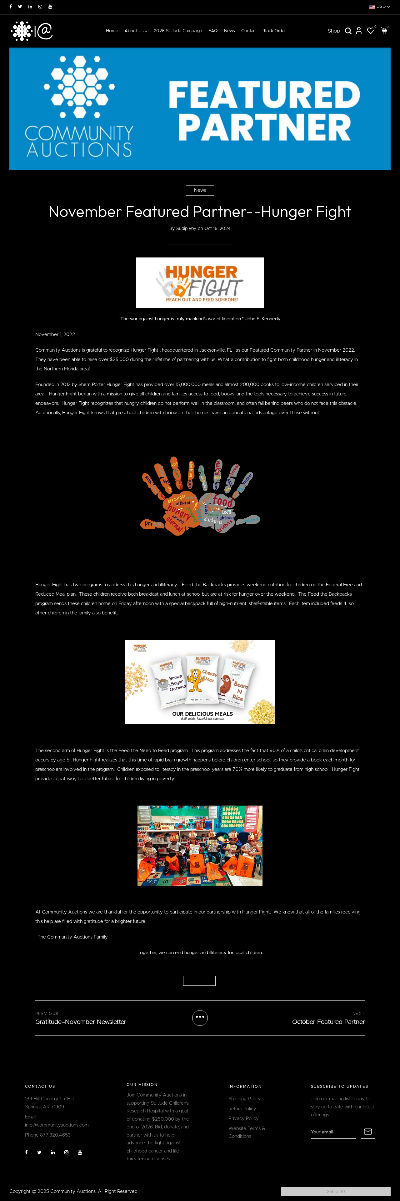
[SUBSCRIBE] (368, 1132)
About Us (134, 31)
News (229, 31)
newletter (199, 981)
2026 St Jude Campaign (178, 31)
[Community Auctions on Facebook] (10, 7)
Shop (334, 30)
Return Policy (242, 1109)
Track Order (274, 31)
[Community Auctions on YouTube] (50, 7)
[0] (370, 31)
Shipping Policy (244, 1099)
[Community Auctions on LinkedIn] (30, 7)
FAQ (213, 31)
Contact (249, 31)
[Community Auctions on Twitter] (20, 7)
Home (112, 31)
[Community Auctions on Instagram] (40, 7)
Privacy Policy (243, 1118)
